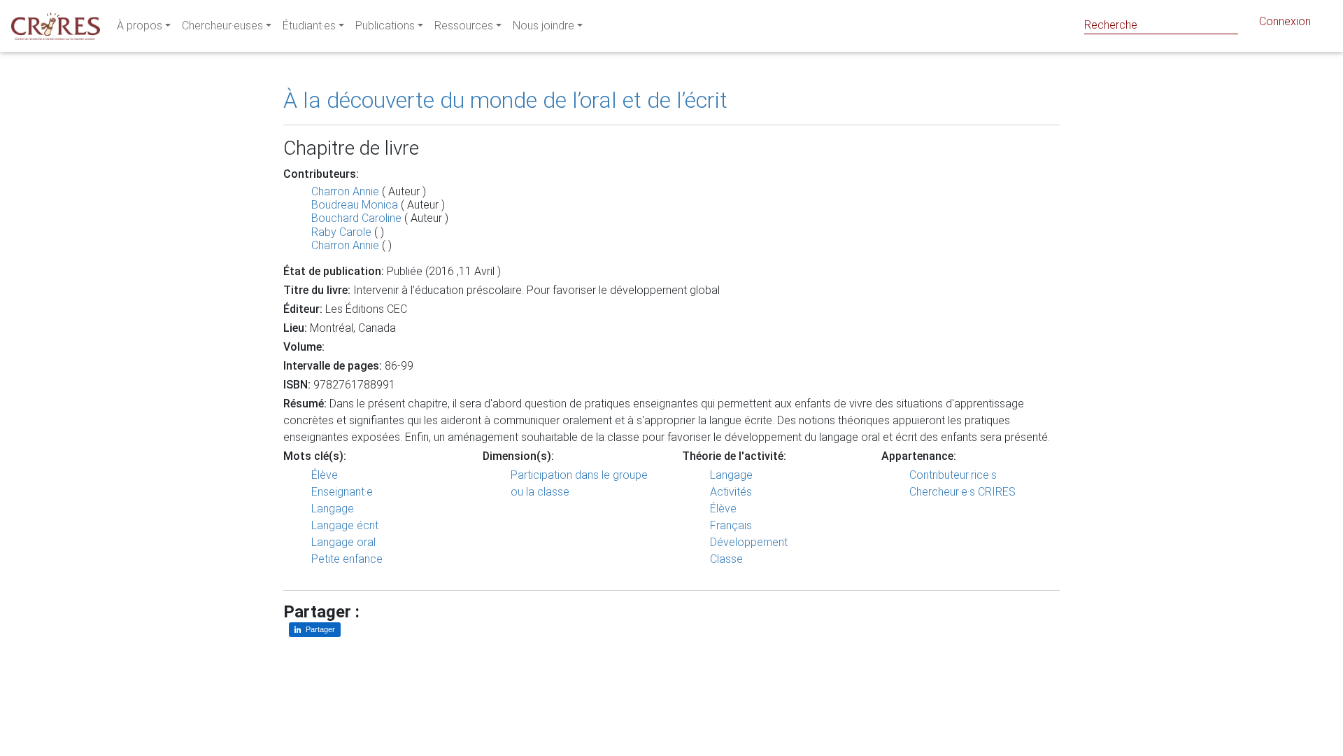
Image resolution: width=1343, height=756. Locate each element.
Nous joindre (543, 25)
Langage (332, 508)
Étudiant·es (309, 25)
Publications (385, 25)
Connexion (1285, 21)
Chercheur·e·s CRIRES (962, 491)
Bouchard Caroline (356, 218)
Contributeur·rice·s (953, 475)
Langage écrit (344, 525)
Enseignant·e (342, 491)
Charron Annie (345, 191)
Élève (324, 475)
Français (731, 525)
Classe (726, 559)
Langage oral (343, 542)
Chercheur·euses (222, 25)
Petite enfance (347, 559)
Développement (749, 542)
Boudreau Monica (354, 204)
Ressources (463, 25)
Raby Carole (341, 232)
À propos (139, 25)
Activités (731, 491)
